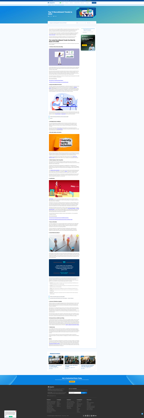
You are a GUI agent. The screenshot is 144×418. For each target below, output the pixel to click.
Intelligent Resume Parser (51, 402)
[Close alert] (143, 0)
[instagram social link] (90, 416)
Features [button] (66, 2)
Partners (58, 402)
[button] (62, 3)
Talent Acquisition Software (51, 410)
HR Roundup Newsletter (91, 407)
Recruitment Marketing (50, 409)
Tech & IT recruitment (70, 401)
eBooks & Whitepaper (90, 402)
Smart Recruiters (79, 403)
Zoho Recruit (79, 401)
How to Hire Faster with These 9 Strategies (71, 366)
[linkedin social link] (88, 416)
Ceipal (78, 410)
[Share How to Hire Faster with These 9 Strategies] (78, 368)
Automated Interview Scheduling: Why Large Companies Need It (87, 366)
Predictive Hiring (49, 407)
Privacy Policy (64, 415)
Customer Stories (77, 2)
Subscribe (84, 392)
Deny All (6, 416)
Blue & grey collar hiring (71, 402)
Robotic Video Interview (51, 403)
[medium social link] (96, 416)
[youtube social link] (94, 416)
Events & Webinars (90, 408)
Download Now (88, 0)
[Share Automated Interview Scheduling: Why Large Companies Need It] (94, 368)
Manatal (78, 409)
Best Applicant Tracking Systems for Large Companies (55, 366)
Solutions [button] (71, 2)
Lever (78, 402)
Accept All (11, 416)
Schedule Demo (72, 381)
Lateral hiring (69, 408)
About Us (58, 401)
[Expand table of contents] (93, 30)
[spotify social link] (92, 416)
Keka (77, 407)
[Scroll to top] (142, 414)
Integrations (59, 403)
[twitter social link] (84, 416)
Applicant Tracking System (51, 401)
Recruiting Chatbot (50, 406)
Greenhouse (79, 406)
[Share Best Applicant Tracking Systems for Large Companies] (62, 368)
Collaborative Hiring (50, 408)
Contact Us (58, 406)
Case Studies (89, 403)
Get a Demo (94, 2)
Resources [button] (82, 2)
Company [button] (87, 2)
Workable (78, 408)
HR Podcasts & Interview (91, 406)
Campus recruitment (70, 403)
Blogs (88, 401)
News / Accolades (90, 409)
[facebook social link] (86, 416)
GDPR (68, 415)
